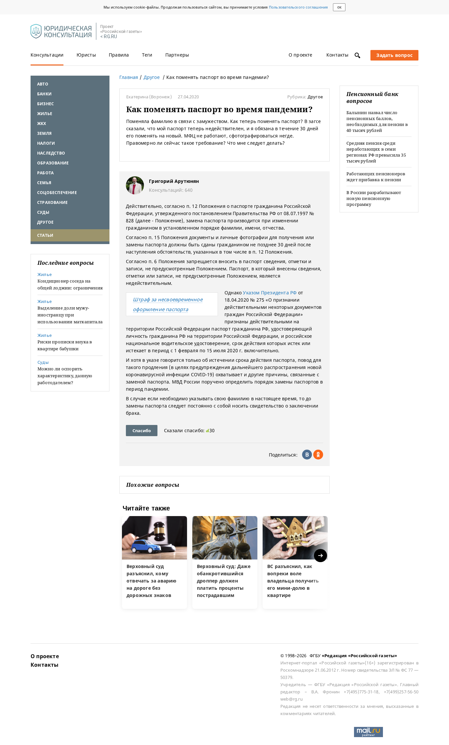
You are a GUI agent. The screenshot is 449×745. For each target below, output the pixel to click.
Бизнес (45, 104)
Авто (42, 84)
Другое (45, 222)
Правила (119, 55)
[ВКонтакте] (307, 454)
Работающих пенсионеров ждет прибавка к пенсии (375, 177)
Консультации (47, 55)
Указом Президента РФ (269, 292)
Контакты (337, 55)
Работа (45, 173)
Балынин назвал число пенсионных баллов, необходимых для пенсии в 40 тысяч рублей (377, 121)
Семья (44, 183)
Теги (147, 55)
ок (339, 7)
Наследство (51, 153)
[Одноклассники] (318, 454)
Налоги (46, 143)
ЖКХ (41, 123)
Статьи (45, 235)
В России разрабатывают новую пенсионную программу (373, 198)
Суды (43, 212)
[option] (154, 562)
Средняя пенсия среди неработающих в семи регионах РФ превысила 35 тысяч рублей (376, 152)
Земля (44, 133)
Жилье (44, 113)
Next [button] (321, 556)
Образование (53, 163)
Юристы (86, 55)
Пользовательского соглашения (298, 7)
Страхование (52, 202)
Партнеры (177, 55)
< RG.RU (108, 36)
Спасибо (141, 431)
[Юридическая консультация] (61, 31)
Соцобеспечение (57, 192)
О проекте (301, 55)
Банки (44, 94)
